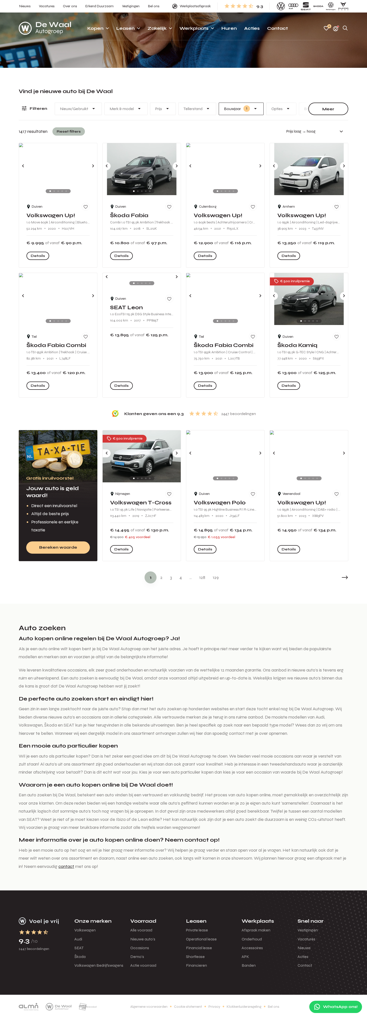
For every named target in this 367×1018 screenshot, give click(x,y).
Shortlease (195, 956)
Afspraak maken (256, 930)
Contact (305, 965)
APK (245, 956)
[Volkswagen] (281, 6)
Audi (78, 939)
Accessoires (252, 947)
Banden (249, 965)
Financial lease (199, 947)
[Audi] (293, 6)
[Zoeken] (345, 28)
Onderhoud (252, 939)
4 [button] (181, 577)
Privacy (214, 1006)
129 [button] (216, 577)
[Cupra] (343, 6)
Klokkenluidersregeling (244, 1006)
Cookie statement (188, 1006)
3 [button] (171, 577)
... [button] (190, 577)
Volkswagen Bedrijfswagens (98, 965)
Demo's (137, 956)
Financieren (196, 965)
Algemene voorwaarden (149, 1006)
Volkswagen (85, 930)
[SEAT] (306, 6)
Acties (303, 956)
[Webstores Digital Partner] (45, 28)
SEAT (79, 947)
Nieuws (304, 947)
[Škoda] (318, 6)
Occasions (139, 947)
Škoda (80, 956)
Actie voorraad (143, 965)
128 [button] (202, 577)
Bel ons (273, 1006)
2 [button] (161, 577)
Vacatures (306, 939)
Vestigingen (308, 930)
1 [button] (151, 577)
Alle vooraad (141, 930)
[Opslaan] (86, 207)
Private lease (197, 930)
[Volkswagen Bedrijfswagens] (331, 6)
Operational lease (201, 939)
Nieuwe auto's (142, 939)
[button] (333, 577)
